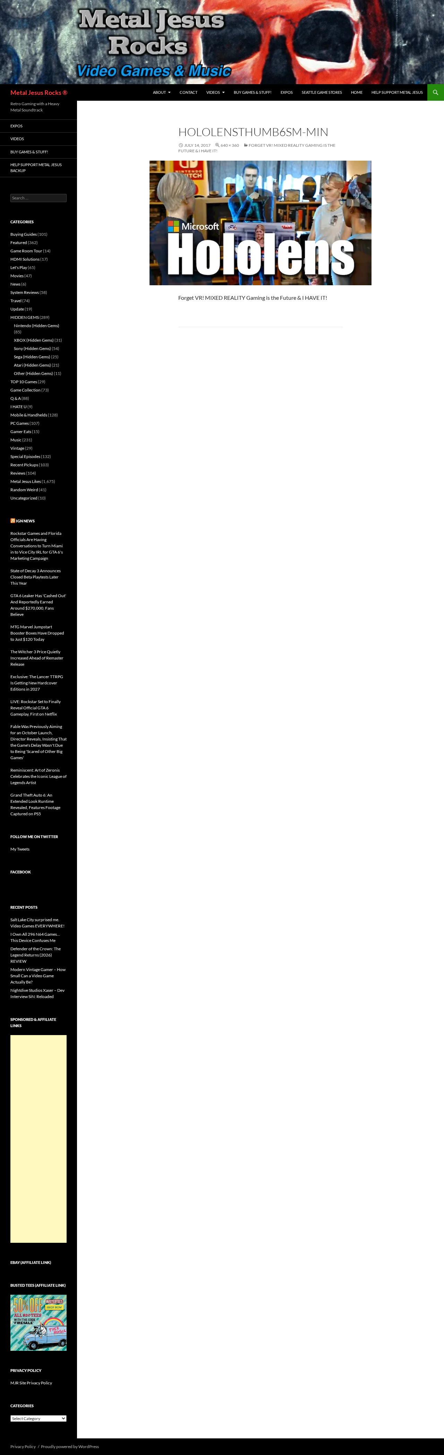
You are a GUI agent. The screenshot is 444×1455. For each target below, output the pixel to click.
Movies (17, 275)
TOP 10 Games (23, 381)
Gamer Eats (20, 431)
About (159, 92)
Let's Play (18, 267)
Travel (16, 300)
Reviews (17, 473)
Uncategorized (23, 498)
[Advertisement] (38, 1139)
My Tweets (19, 849)
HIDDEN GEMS (24, 317)
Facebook (20, 872)
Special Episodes (25, 456)
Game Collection (25, 390)
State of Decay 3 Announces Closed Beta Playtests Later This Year (35, 577)
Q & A (15, 398)
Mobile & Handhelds (28, 414)
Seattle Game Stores (322, 92)
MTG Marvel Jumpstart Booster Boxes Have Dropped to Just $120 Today (37, 633)
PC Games (19, 423)
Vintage (17, 448)
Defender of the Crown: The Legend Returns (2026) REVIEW (35, 955)
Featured (18, 242)
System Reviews (24, 292)
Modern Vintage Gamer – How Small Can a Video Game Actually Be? (38, 976)
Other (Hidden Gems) (33, 373)
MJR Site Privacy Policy (31, 1382)
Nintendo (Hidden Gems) (36, 325)
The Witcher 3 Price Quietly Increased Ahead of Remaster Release (36, 658)
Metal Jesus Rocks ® (38, 92)
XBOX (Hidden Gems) (34, 340)
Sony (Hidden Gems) (32, 348)
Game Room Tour (26, 250)
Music (16, 439)
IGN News (25, 521)
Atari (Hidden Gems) (32, 365)
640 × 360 (230, 145)
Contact (188, 92)
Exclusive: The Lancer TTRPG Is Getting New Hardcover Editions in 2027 (36, 683)
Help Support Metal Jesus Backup (36, 167)
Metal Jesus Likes (25, 481)
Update (17, 309)
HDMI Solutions (25, 259)
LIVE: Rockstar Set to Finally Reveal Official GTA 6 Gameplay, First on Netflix (35, 708)
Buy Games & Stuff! (253, 92)
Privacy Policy (23, 1446)
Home (356, 92)
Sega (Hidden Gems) (32, 356)
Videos (213, 92)
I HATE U (18, 406)
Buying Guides (23, 234)
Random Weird (24, 489)
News (15, 284)
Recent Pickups (24, 464)
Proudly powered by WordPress (70, 1446)
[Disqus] (260, 440)
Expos (287, 92)
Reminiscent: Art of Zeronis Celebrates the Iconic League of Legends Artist (38, 776)
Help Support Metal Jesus (397, 92)
